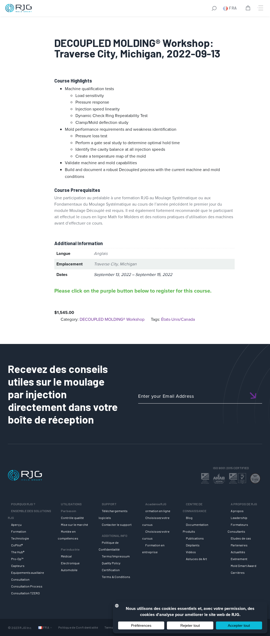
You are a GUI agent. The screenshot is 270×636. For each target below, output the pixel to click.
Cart (249, 8)
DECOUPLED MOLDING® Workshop (112, 319)
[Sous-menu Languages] (51, 627)
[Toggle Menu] (260, 8)
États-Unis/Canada (178, 319)
